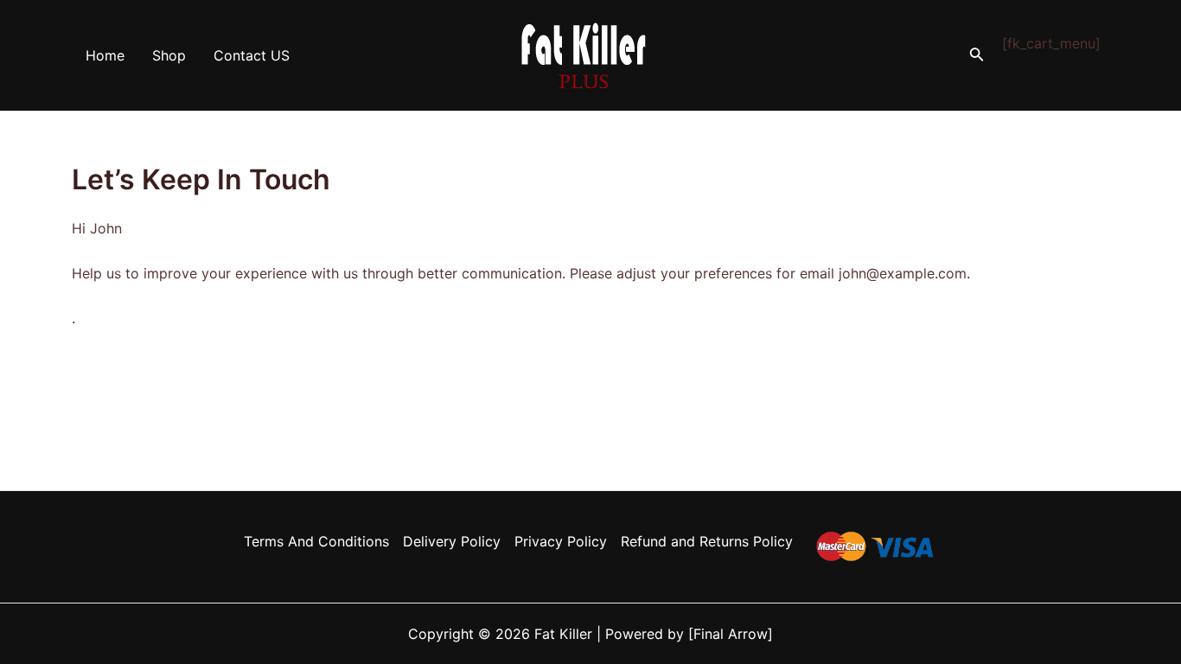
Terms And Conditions (316, 541)
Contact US (252, 55)
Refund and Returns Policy (707, 541)
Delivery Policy (452, 541)
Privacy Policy (560, 541)
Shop (169, 55)
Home (105, 55)
